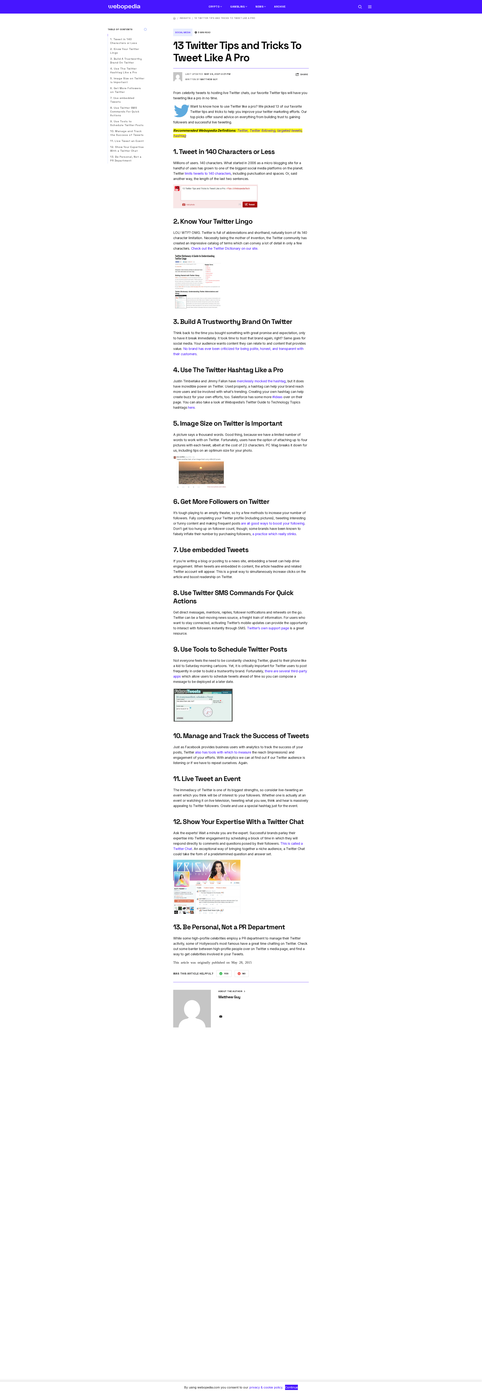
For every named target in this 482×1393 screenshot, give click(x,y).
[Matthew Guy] (177, 73)
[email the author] (220, 1016)
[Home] (174, 18)
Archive (280, 6)
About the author (230, 991)
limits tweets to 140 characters (208, 173)
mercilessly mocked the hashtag (261, 381)
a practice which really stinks (274, 534)
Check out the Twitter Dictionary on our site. (224, 248)
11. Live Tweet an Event (127, 141)
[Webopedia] (124, 6)
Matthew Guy (209, 79)
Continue (291, 1387)
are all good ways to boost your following (272, 523)
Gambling (237, 6)
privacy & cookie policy (265, 1387)
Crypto (214, 6)
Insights (185, 18)
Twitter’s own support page (268, 628)
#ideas (277, 397)
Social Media (183, 32)
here (191, 407)
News (259, 6)
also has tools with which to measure (223, 752)
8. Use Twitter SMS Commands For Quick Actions (124, 111)
